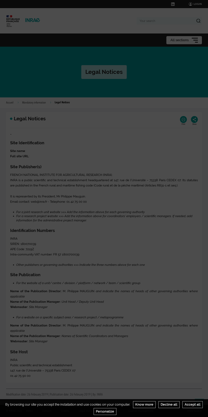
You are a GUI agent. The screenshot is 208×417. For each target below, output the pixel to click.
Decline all (169, 404)
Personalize (105, 411)
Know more (144, 404)
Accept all (192, 404)
